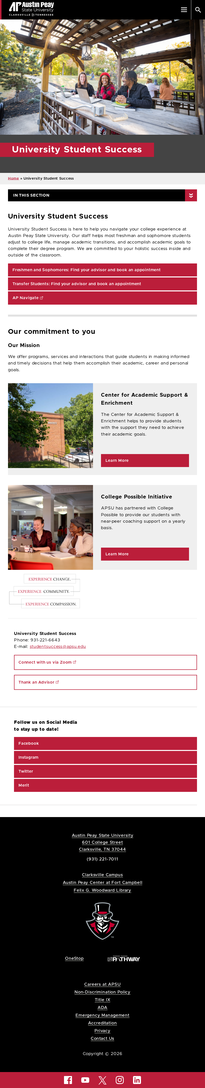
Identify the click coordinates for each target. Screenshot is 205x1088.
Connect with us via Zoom (45, 662)
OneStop (74, 958)
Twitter (25, 771)
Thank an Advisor (36, 682)
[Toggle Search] (198, 9)
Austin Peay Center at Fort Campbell (102, 882)
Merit (23, 785)
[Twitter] (102, 1080)
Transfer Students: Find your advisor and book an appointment (76, 284)
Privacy (102, 1031)
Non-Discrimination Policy (102, 992)
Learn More (117, 461)
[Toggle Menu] (184, 9)
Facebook (28, 743)
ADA (103, 1007)
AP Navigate (25, 298)
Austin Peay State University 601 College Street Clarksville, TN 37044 (103, 842)
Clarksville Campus (102, 875)
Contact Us (102, 1038)
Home (13, 178)
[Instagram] (120, 1080)
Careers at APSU (102, 984)
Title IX (102, 1000)
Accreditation (102, 1023)
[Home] (102, 921)
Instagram (28, 757)
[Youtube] (85, 1080)
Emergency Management (103, 1015)
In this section (31, 195)
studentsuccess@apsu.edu (58, 646)
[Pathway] (124, 958)
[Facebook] (68, 1080)
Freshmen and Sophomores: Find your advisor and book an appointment (86, 270)
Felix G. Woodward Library (102, 890)
